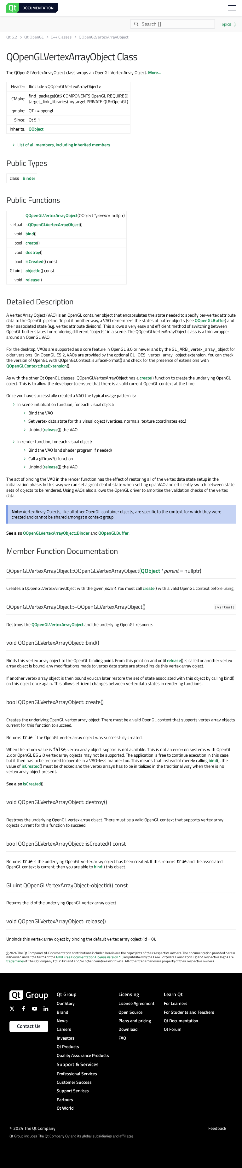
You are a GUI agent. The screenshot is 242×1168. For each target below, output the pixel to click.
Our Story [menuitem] (66, 1003)
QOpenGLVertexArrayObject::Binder (56, 533)
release (32, 279)
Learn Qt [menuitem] (173, 994)
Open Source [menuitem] (130, 1012)
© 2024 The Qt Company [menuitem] (32, 1128)
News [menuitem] (62, 1020)
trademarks (15, 961)
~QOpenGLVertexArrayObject (53, 224)
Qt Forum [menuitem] (173, 1029)
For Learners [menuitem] (175, 1003)
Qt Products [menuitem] (68, 1046)
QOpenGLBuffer (210, 320)
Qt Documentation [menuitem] (181, 1020)
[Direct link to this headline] (50, 163)
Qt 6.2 (11, 37)
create (31, 242)
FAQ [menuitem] (122, 1038)
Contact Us (29, 1026)
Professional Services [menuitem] (77, 1073)
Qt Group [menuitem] (67, 994)
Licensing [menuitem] (128, 994)
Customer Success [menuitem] (74, 1082)
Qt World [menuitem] (65, 1108)
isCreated (34, 261)
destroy (33, 252)
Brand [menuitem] (62, 1012)
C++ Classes (61, 37)
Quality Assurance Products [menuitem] (83, 1055)
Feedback (217, 1128)
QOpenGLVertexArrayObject (52, 215)
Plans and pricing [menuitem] (134, 1020)
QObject (36, 129)
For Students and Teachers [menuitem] (189, 1012)
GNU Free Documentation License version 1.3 (90, 957)
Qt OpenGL (33, 37)
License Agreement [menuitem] (136, 1003)
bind (30, 233)
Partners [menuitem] (65, 1099)
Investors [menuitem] (66, 1038)
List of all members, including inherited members (63, 144)
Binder (29, 178)
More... (154, 72)
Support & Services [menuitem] (78, 1064)
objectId (33, 270)
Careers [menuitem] (64, 1029)
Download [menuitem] (128, 1029)
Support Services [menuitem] (73, 1090)
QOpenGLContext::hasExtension (36, 365)
